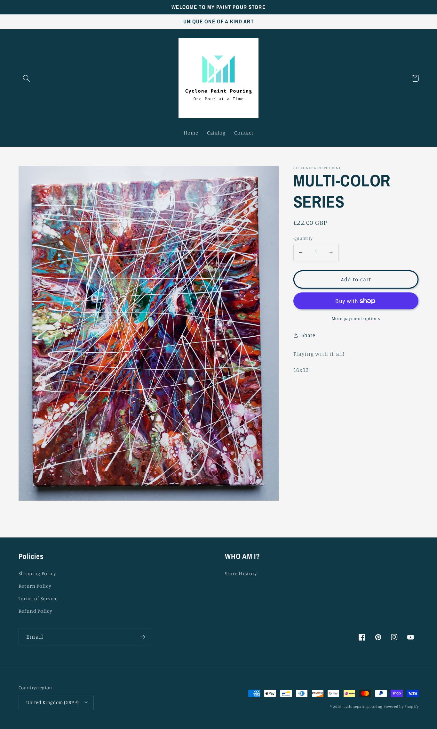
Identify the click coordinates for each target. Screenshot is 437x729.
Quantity (303, 238)
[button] (27, 78)
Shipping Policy (37, 573)
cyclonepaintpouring (363, 706)
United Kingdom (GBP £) (52, 702)
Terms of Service (38, 598)
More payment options (356, 318)
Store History (241, 573)
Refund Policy (35, 611)
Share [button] (308, 335)
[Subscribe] (142, 636)
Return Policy (35, 586)
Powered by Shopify (401, 706)
